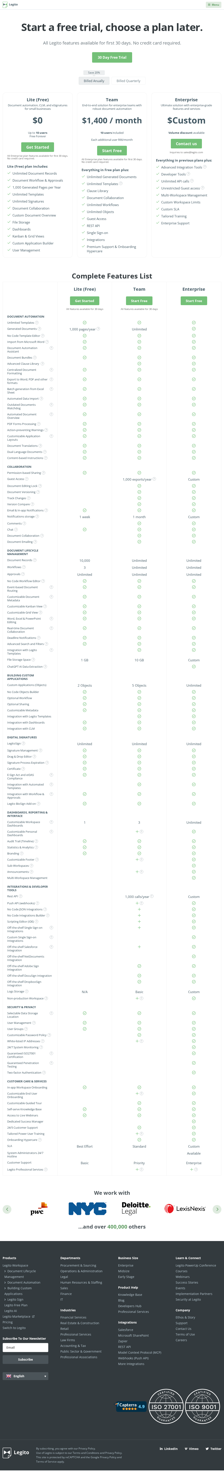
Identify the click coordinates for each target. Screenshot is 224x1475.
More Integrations (131, 1364)
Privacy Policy (87, 1448)
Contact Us (183, 1329)
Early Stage (126, 1277)
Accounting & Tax (73, 1346)
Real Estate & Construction (79, 1323)
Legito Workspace (15, 1265)
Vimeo (194, 1449)
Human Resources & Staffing (81, 1282)
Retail (64, 1329)
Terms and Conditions (86, 1453)
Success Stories (187, 1282)
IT (61, 1299)
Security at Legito (188, 1299)
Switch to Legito (14, 1328)
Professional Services (75, 1334)
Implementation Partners (194, 1294)
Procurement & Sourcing (78, 1265)
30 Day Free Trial (112, 57)
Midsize (124, 1271)
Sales (64, 1288)
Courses (181, 1271)
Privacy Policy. (113, 1453)
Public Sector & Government (81, 1351)
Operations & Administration (81, 1271)
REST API (124, 1347)
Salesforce (125, 1330)
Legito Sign (15, 1299)
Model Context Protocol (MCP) (139, 1352)
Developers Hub (130, 1306)
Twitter (215, 1449)
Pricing (8, 1322)
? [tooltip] (120, 183)
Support (181, 1323)
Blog (121, 1300)
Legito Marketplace (17, 1316)
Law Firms (67, 1340)
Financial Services (73, 1317)
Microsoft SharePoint (133, 1335)
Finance (66, 1294)
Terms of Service (46, 1461)
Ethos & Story (185, 1317)
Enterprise (125, 1265)
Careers (181, 1340)
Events (180, 1288)
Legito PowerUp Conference (196, 1265)
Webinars (183, 1277)
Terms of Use (185, 1334)
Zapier (123, 1341)
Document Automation (23, 1282)
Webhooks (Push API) (133, 1358)
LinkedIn (171, 1449)
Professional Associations (78, 1357)
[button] (94, 77)
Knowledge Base (130, 1295)
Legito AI (10, 1311)
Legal (64, 1277)
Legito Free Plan (16, 1305)
